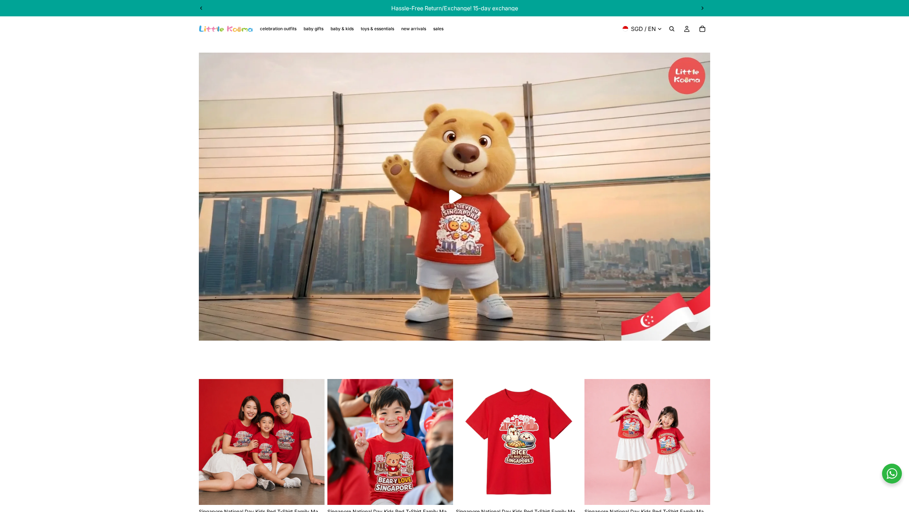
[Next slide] (702, 8)
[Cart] (702, 29)
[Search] (672, 29)
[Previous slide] (201, 8)
